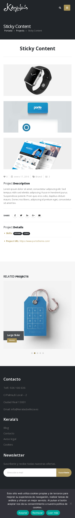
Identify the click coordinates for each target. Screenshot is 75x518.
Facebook (15, 215)
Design (17, 233)
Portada (8, 30)
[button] (32, 353)
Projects (20, 30)
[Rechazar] (70, 503)
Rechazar (37, 512)
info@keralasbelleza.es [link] (24, 409)
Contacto (8, 433)
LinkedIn (27, 215)
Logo (26, 233)
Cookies (8, 444)
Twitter (21, 215)
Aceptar (22, 512)
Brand (39, 176)
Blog (6, 427)
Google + (33, 215)
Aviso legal (9, 439)
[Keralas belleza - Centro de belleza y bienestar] (10, 8)
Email (39, 215)
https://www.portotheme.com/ (35, 241)
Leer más (53, 512)
